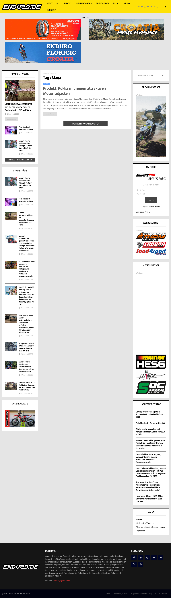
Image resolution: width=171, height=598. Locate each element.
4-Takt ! (143, 194)
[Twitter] (142, 6)
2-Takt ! (143, 190)
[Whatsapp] (158, 6)
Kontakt (139, 519)
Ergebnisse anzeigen (151, 206)
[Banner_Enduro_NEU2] (43, 44)
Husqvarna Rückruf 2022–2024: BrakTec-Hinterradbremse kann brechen (27, 347)
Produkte (46, 84)
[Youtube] (149, 6)
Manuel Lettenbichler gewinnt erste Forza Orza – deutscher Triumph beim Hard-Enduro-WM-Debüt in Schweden (26, 243)
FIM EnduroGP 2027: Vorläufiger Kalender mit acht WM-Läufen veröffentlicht (27, 387)
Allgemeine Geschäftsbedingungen (150, 527)
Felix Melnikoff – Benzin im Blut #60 (26, 128)
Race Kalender (102, 3)
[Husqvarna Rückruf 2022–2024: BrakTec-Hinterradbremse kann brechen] (11, 346)
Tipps (115, 3)
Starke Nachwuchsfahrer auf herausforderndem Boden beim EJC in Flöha (18, 107)
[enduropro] (151, 247)
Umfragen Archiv (143, 212)
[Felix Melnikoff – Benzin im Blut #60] (11, 130)
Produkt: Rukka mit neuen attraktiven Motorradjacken (74, 91)
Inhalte (67, 3)
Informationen (83, 3)
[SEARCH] (163, 75)
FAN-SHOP (51, 10)
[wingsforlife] (151, 380)
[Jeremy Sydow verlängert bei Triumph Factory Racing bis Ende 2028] (11, 144)
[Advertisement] (151, 315)
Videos (127, 3)
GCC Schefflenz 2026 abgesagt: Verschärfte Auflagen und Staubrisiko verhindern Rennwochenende (27, 269)
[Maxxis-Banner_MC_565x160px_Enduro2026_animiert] (43, 20)
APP (58, 3)
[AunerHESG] (151, 368)
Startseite (46, 73)
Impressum (140, 531)
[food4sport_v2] (151, 255)
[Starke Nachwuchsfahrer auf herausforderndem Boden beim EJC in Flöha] (20, 90)
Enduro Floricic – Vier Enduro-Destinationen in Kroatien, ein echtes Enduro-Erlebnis (26, 367)
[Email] (152, 6)
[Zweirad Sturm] (151, 240)
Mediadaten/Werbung (145, 523)
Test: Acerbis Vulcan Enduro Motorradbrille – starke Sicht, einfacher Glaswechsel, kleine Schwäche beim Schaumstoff (26, 324)
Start (50, 3)
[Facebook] (139, 6)
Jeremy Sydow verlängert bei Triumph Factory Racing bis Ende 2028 (25, 146)
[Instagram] (145, 6)
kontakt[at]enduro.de (61, 581)
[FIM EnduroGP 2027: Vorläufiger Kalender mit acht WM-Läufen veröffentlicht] (11, 386)
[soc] (151, 394)
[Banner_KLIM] (151, 156)
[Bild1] (126, 20)
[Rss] (155, 6)
